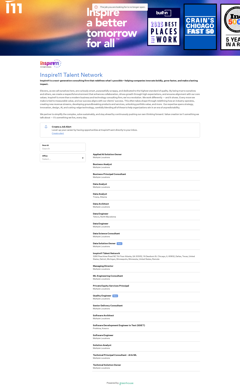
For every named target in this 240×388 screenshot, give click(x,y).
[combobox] (42, 159)
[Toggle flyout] (82, 158)
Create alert (58, 133)
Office (45, 156)
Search (45, 145)
